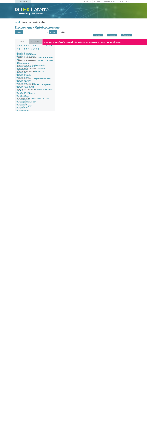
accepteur (19, 91)
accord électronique (22, 110)
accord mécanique (22, 107)
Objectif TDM (87, 1)
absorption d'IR (21, 73)
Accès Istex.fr (24, 1)
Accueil (17, 22)
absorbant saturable (23, 64)
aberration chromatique (24, 53)
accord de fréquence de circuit (26, 101)
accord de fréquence (23, 100)
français (18, 32)
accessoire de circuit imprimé (26, 94)
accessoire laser (21, 95)
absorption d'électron (23, 74)
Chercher (53, 32)
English (127, 1)
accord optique (21, 109)
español (121, 1)
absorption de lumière (23, 76)
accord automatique (22, 97)
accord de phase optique (24, 106)
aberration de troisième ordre (26, 56)
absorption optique (22, 82)
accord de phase (21, 104)
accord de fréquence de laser (25, 103)
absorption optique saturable (25, 83)
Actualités (97, 1)
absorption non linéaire (24, 80)
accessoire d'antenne (23, 92)
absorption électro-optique (25, 88)
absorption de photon (23, 77)
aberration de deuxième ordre (26, 55)
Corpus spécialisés (109, 1)
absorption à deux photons (25, 86)
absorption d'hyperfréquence (25, 67)
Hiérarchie (35, 41)
